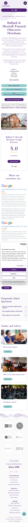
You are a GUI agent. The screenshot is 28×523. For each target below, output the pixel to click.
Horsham (18, 16)
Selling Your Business (14, 512)
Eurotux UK (17, 521)
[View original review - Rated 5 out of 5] (4, 193)
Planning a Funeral (14, 477)
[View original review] (8, 188)
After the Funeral (14, 495)
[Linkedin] (17, 472)
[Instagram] (15, 472)
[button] (25, 3)
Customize (13, 273)
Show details (20, 265)
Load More (6, 288)
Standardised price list (7, 107)
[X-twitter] (13, 472)
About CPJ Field (15, 503)
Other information (21, 107)
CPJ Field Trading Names (14, 505)
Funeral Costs (14, 482)
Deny (14, 277)
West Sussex (11, 16)
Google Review (19, 519)
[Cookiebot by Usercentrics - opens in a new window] (20, 244)
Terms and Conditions (10, 519)
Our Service (14, 480)
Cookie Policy (10, 517)
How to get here (14, 80)
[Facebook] (11, 472)
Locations (5, 16)
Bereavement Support (14, 493)
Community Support (14, 490)
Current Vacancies (15, 510)
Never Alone (14, 497)
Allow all (14, 269)
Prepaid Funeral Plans (14, 484)
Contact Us (15, 508)
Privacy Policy (17, 517)
